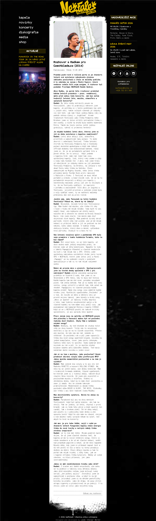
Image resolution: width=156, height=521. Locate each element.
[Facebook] (120, 73)
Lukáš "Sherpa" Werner (90, 520)
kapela (24, 17)
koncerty (26, 27)
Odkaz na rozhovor (92, 493)
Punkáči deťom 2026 (121, 23)
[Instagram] (133, 73)
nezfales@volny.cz (123, 88)
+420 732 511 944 (124, 90)
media (23, 37)
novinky (25, 22)
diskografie (29, 32)
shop (22, 42)
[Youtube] (127, 73)
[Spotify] (114, 73)
